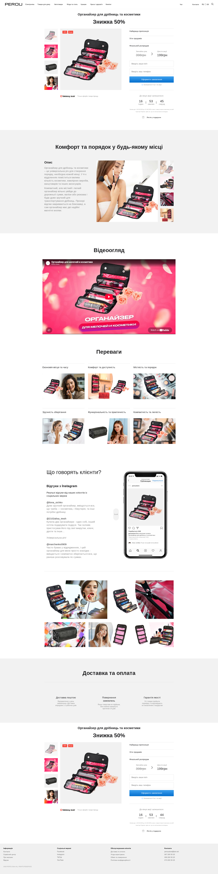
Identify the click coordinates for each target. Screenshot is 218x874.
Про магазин (8, 857)
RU (203, 4)
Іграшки (84, 4)
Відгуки (6, 860)
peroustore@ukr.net (171, 851)
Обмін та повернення (119, 857)
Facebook (60, 851)
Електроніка (29, 4)
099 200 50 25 (169, 857)
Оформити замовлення (151, 79)
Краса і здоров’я (96, 4)
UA (208, 4)
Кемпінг (108, 4)
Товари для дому (44, 4)
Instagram (60, 854)
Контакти (195, 4)
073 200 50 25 (169, 860)
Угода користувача (117, 854)
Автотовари (59, 4)
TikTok (59, 857)
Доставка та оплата (118, 851)
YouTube (60, 860)
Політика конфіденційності (120, 860)
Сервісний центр (9, 854)
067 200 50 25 (169, 854)
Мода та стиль (72, 4)
